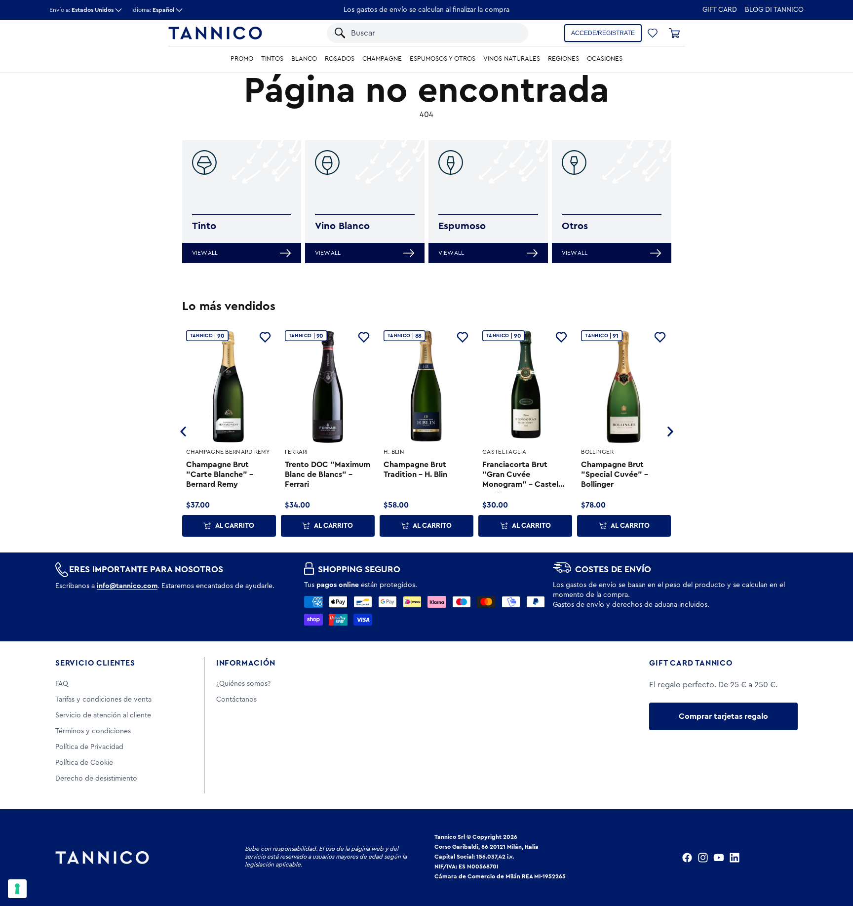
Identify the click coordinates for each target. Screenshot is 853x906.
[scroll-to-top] (832, 857)
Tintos (272, 58)
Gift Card (719, 9)
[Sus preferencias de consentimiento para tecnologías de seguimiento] (17, 888)
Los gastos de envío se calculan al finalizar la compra (426, 9)
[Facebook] (687, 858)
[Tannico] (215, 33)
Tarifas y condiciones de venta (103, 699)
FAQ (61, 683)
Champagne (382, 58)
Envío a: (81, 10)
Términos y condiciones (93, 731)
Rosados (339, 58)
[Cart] (674, 33)
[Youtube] (719, 858)
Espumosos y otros (442, 58)
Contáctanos (236, 699)
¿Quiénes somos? (243, 683)
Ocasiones (604, 58)
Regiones (563, 58)
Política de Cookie (84, 762)
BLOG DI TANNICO (774, 9)
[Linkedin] (734, 858)
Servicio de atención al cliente (103, 715)
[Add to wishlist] (265, 337)
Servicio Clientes (95, 663)
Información (245, 663)
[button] (508, 33)
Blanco (304, 58)
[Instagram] (703, 858)
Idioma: (152, 10)
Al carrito (234, 525)
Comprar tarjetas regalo (723, 716)
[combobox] (418, 33)
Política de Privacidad (89, 747)
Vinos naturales (511, 58)
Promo (242, 58)
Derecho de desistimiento (96, 778)
